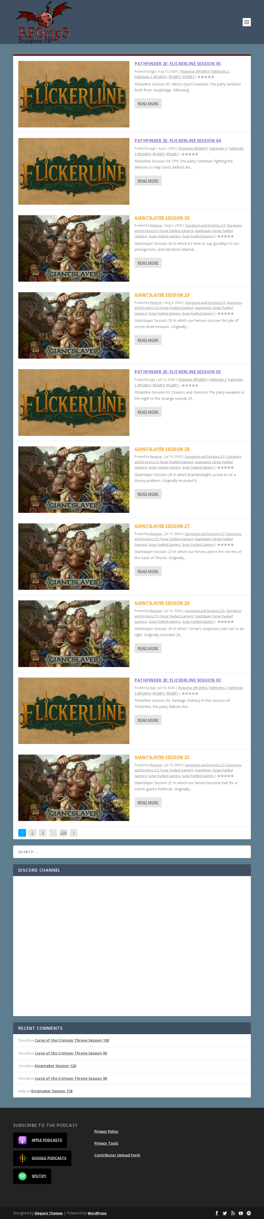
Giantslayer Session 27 (162, 526)
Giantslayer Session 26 (162, 603)
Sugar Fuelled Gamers (164, 236)
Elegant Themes (49, 1213)
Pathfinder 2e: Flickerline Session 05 (178, 63)
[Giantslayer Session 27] (73, 556)
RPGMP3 (175, 77)
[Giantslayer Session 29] (73, 325)
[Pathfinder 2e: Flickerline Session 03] (73, 402)
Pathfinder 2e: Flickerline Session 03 (178, 372)
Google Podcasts (49, 1157)
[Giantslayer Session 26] (73, 633)
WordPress (97, 1213)
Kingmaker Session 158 (51, 1090)
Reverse (156, 225)
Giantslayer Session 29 (162, 295)
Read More (148, 103)
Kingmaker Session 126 (55, 1065)
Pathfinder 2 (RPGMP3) (151, 77)
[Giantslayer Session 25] (73, 788)
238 (63, 832)
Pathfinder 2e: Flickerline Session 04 (178, 140)
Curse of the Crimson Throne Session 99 (71, 1053)
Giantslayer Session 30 (162, 218)
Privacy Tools (106, 1143)
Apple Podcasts (47, 1139)
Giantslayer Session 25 (162, 757)
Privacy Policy (106, 1131)
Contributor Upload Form (117, 1155)
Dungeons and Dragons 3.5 (205, 225)
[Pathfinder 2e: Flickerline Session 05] (73, 94)
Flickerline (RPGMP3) (195, 71)
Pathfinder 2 (220, 71)
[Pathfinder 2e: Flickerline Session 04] (73, 171)
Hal (152, 71)
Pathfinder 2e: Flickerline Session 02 (178, 680)
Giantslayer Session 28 (162, 449)
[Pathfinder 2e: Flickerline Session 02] (73, 711)
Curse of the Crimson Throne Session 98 (71, 1078)
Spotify (39, 1175)
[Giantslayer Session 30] (73, 248)
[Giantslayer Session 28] (73, 479)
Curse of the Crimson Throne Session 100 (72, 1040)
